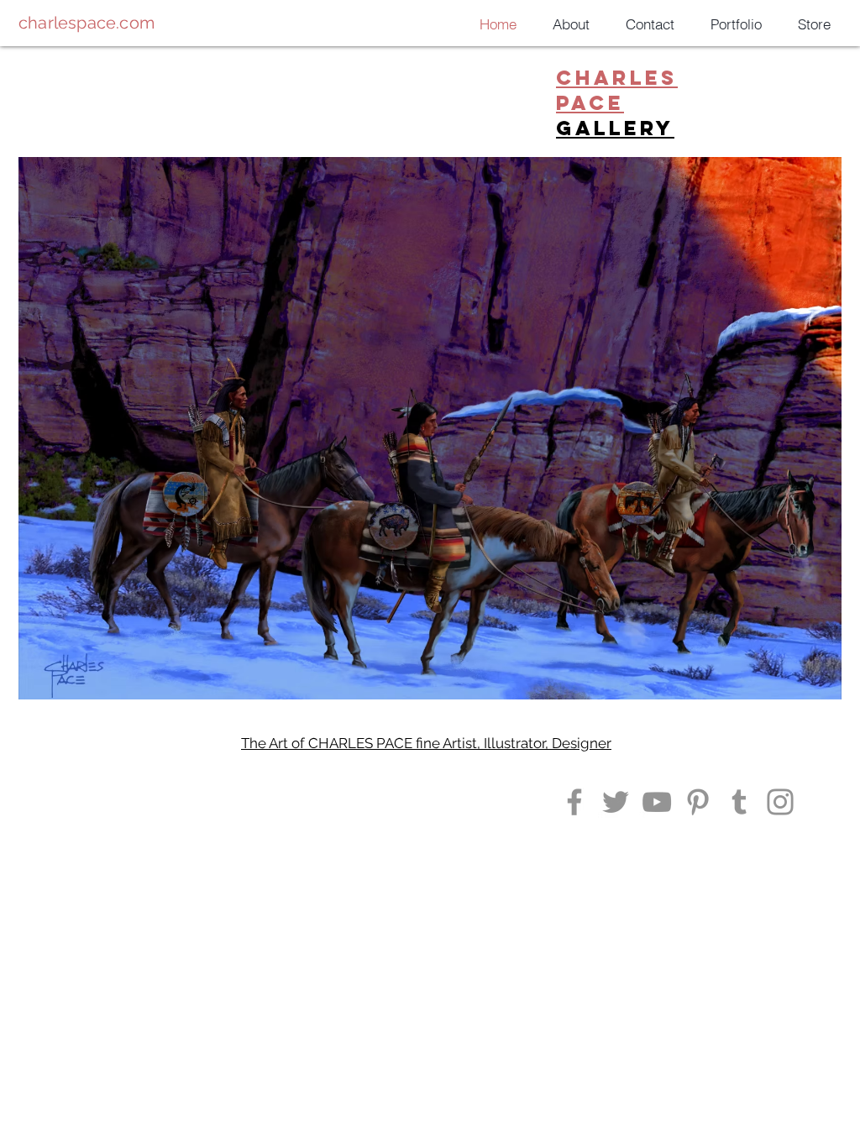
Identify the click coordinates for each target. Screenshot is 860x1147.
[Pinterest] (698, 802)
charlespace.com (86, 23)
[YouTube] (656, 802)
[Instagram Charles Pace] (574, 802)
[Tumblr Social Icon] (739, 802)
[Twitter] (615, 802)
